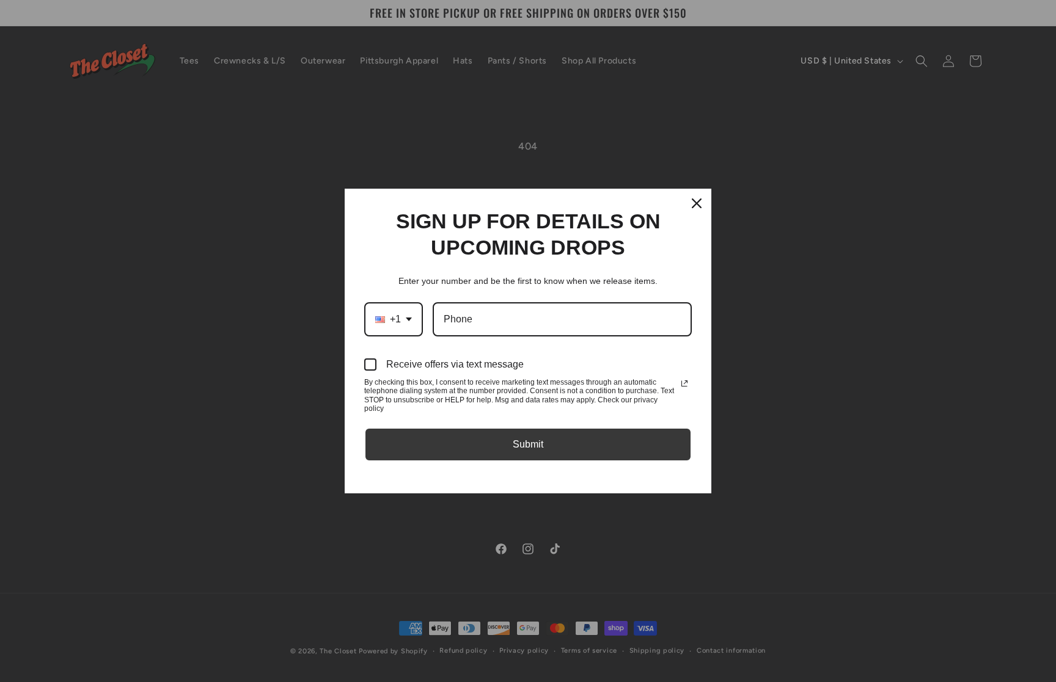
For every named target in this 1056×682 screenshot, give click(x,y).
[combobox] (393, 319)
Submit (528, 444)
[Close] (696, 203)
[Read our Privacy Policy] (684, 383)
